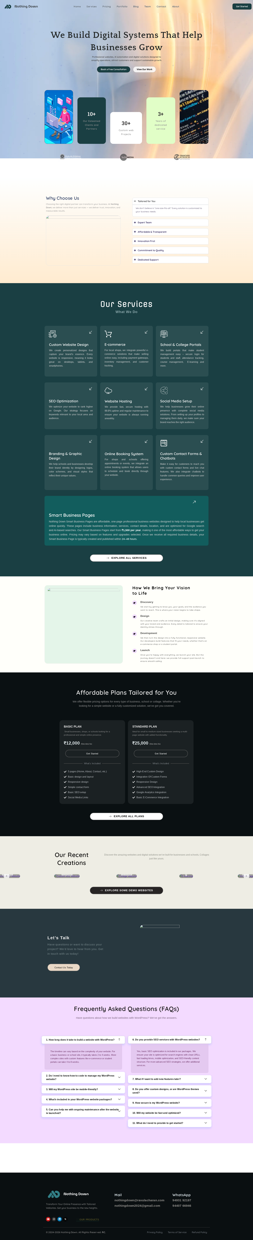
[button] (83, 1040)
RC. (104, 1232)
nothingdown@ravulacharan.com (139, 1200)
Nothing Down (26, 6)
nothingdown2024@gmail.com (137, 1205)
